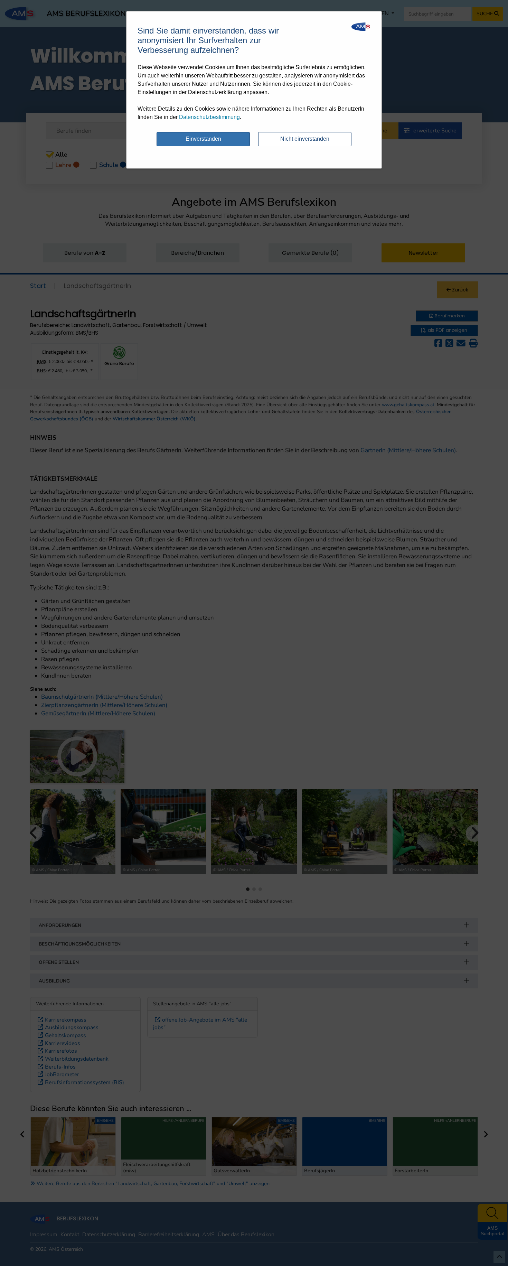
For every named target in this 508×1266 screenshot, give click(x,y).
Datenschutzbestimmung (209, 117)
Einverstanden (203, 139)
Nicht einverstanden (304, 139)
